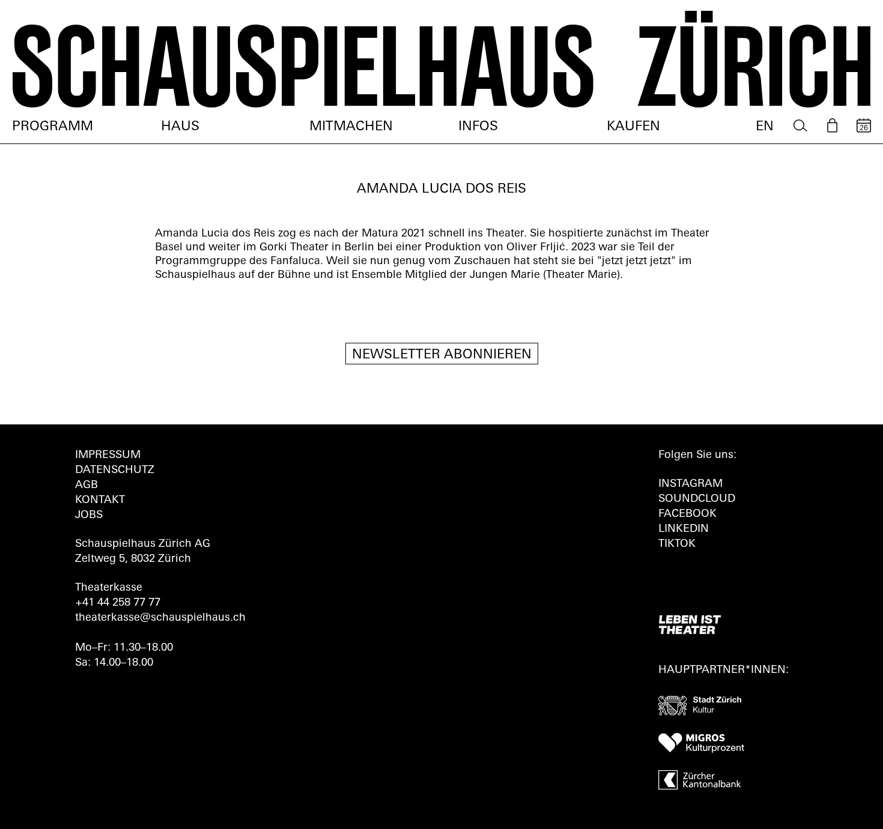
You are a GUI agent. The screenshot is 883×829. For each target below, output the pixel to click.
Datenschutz (114, 470)
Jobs (89, 515)
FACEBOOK (687, 514)
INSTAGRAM (690, 484)
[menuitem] (800, 125)
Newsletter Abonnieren (442, 355)
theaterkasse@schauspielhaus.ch (160, 618)
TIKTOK (677, 544)
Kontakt (100, 500)
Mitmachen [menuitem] (351, 127)
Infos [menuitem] (478, 127)
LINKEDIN (683, 529)
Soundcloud (696, 499)
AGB (86, 485)
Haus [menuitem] (180, 127)
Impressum (108, 455)
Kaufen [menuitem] (633, 127)
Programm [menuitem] (52, 127)
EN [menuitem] (765, 127)
